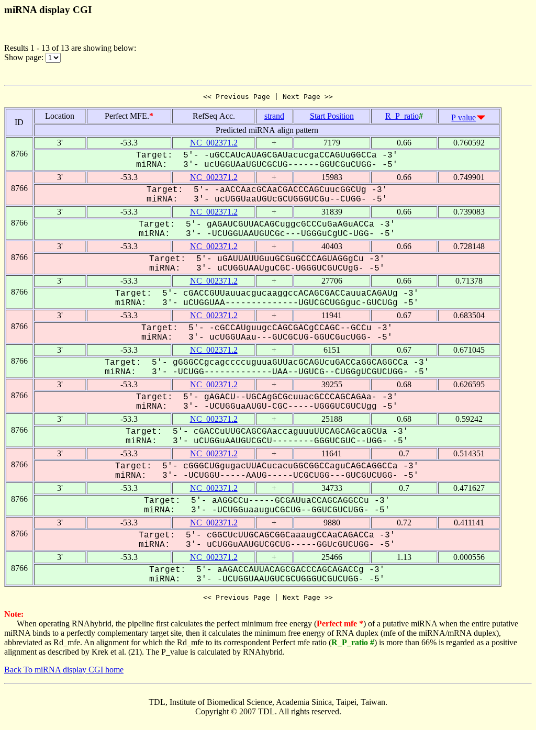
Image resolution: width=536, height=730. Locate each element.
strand (274, 115)
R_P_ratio (402, 115)
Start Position (332, 115)
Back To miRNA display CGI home (64, 669)
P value (463, 117)
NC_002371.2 (214, 142)
